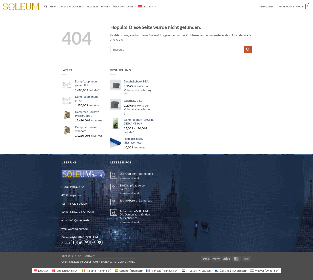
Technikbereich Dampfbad (136, 200)
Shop (53, 6)
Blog (78, 256)
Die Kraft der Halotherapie (136, 173)
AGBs (130, 6)
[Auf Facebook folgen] (74, 242)
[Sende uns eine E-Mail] (93, 242)
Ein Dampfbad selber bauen (133, 187)
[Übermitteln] (248, 49)
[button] (266, 6)
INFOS (104, 6)
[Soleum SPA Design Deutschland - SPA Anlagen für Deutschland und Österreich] (21, 6)
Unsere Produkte (70, 6)
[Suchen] (45, 6)
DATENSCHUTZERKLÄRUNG (118, 261)
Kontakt (89, 256)
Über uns (119, 6)
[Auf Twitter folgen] (87, 242)
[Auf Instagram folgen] (80, 242)
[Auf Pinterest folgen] (100, 242)
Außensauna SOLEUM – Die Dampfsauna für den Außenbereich (135, 214)
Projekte (93, 6)
